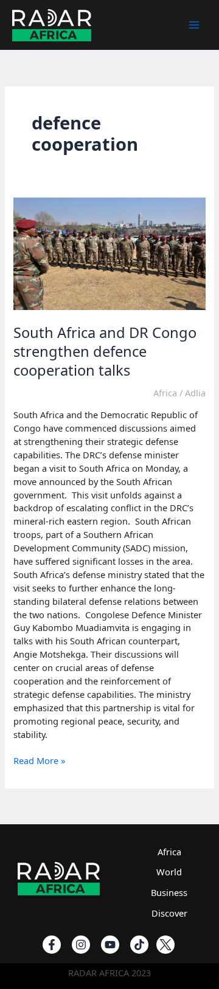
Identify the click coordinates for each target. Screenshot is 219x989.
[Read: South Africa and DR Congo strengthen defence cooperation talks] (109, 253)
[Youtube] (110, 945)
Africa (165, 393)
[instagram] (81, 945)
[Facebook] (52, 945)
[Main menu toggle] (194, 25)
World (169, 872)
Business (169, 892)
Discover (169, 913)
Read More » (39, 761)
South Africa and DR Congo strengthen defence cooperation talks (104, 351)
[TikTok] (139, 945)
